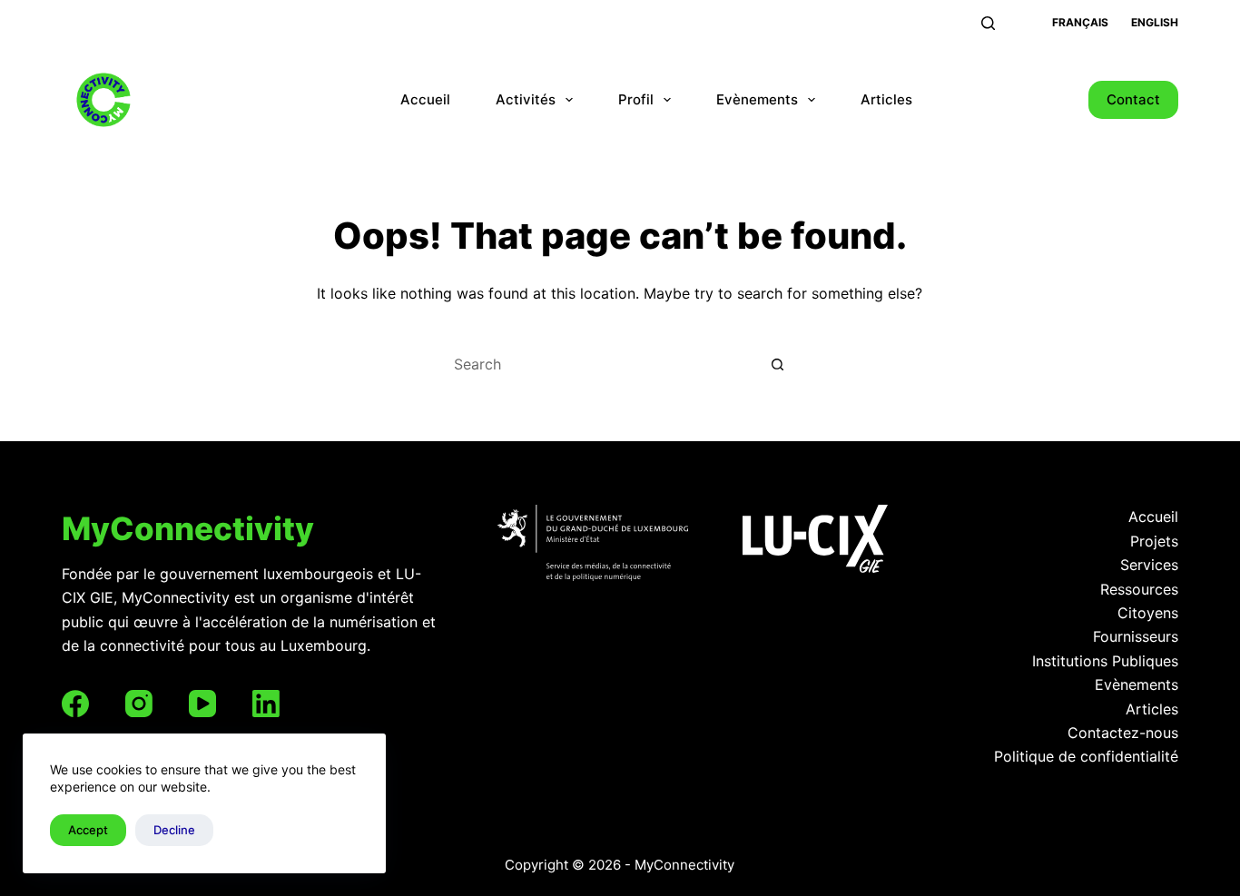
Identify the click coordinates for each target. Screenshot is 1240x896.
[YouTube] (202, 703)
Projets (1154, 541)
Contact (1133, 99)
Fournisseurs (1135, 636)
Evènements (757, 99)
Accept (88, 829)
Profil (636, 99)
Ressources (1139, 589)
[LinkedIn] (266, 703)
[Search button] (779, 364)
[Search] (988, 23)
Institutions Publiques (1105, 661)
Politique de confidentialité (1086, 756)
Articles (886, 99)
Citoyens (1147, 613)
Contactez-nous (1123, 733)
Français (1080, 22)
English (1154, 22)
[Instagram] (139, 703)
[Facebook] (75, 703)
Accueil (425, 99)
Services (1149, 565)
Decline (174, 829)
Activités (526, 99)
